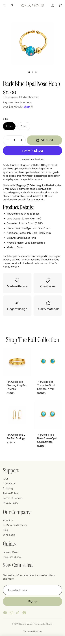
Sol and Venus (26, 624)
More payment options (32, 159)
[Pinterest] (24, 612)
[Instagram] (11, 612)
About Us (8, 520)
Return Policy (10, 493)
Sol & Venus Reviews (15, 525)
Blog (5, 530)
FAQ (5, 478)
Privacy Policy (10, 503)
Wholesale (9, 534)
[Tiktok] (18, 612)
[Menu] (4, 5)
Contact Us (9, 483)
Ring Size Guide (12, 557)
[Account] (53, 5)
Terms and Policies (32, 631)
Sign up (32, 601)
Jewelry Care (10, 552)
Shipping (8, 488)
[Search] (12, 5)
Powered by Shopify (43, 624)
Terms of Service (12, 498)
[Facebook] (5, 612)
